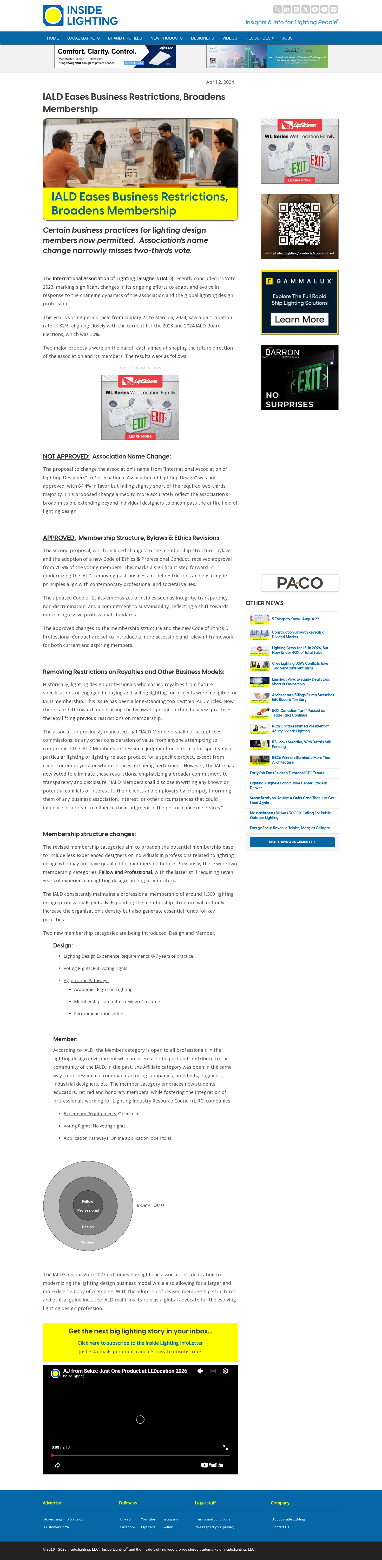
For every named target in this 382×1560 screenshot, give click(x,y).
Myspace (148, 1527)
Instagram (170, 1519)
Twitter (167, 1527)
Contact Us (280, 1527)
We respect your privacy (215, 1527)
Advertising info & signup (63, 1519)
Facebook (128, 1527)
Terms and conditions (213, 1519)
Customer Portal (57, 1527)
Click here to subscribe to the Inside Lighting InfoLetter (140, 1343)
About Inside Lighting (288, 1519)
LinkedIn (127, 1519)
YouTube (148, 1519)
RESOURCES (259, 38)
